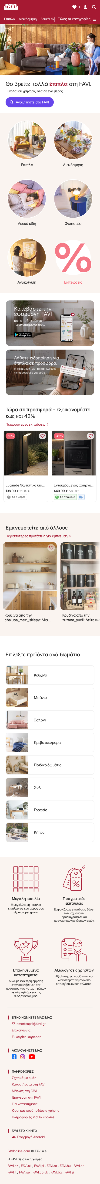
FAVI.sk (26, 1166)
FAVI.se (25, 1172)
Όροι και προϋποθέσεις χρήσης (35, 1110)
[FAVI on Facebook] (14, 1056)
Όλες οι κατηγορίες (74, 19)
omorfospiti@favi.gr (31, 1024)
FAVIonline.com (18, 1151)
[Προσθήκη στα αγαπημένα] (42, 436)
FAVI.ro (52, 1166)
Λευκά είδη (48, 19)
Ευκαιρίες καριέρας (26, 1037)
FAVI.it (12, 1172)
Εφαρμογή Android (31, 1137)
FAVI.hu (66, 1166)
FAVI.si (69, 1172)
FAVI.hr (79, 1166)
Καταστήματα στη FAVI (28, 1084)
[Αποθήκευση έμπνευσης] (51, 548)
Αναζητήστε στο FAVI (32, 102)
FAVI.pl (39, 1166)
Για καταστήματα (24, 1104)
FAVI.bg (57, 1172)
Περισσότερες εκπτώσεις (25, 424)
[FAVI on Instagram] (22, 1056)
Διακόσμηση (28, 19)
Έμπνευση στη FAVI (26, 1097)
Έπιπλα (9, 19)
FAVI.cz (13, 1166)
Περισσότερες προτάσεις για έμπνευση (37, 536)
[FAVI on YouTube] (32, 1056)
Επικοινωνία (21, 1030)
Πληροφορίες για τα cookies (33, 1117)
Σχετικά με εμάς (24, 1078)
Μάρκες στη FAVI (24, 1091)
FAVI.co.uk (41, 1172)
